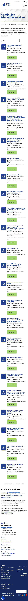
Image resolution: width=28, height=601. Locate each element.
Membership (23, 575)
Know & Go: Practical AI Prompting (14, 300)
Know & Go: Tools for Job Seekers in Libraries (15, 374)
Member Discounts (6, 541)
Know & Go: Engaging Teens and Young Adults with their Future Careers (16, 209)
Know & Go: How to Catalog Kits (15, 446)
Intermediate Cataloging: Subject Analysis (15, 82)
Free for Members (7, 530)
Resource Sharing (5, 545)
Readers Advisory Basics (14, 175)
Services (7, 25)
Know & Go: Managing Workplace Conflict (14, 264)
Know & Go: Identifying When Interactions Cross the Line (16, 98)
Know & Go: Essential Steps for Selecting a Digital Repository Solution (15, 140)
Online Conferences (6, 543)
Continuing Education (6, 527)
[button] (2, 598)
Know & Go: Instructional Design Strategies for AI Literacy (15, 411)
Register (11, 57)
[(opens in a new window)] (19, 595)
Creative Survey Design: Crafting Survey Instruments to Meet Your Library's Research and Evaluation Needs (16, 119)
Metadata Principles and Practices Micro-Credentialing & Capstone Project (15, 228)
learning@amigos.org (6, 512)
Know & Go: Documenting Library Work (15, 465)
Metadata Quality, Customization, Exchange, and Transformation (15, 320)
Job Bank (3, 539)
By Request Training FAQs (9, 535)
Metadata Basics (12, 249)
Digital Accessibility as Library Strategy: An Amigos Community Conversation (16, 392)
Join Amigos (25, 1)
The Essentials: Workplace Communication (15, 192)
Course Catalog (6, 528)
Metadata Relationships (14, 357)
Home (2, 25)
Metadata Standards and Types (15, 282)
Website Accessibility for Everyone (14, 64)
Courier (3, 537)
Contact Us (17, 1)
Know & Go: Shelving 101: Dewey (14, 45)
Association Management (8, 553)
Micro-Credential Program (9, 532)
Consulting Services (6, 555)
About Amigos (23, 567)
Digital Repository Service (8, 549)
